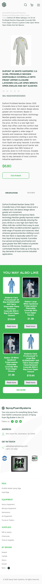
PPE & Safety (7, 532)
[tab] (11, 193)
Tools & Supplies (8, 540)
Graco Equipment (8, 504)
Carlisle (4, 556)
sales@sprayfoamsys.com (17, 446)
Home (4, 13)
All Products (12, 13)
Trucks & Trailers (8, 520)
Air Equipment (7, 516)
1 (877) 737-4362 (11, 449)
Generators (6, 512)
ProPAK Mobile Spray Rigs (11, 488)
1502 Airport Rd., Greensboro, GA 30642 (20, 434)
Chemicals (6, 536)
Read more (11, 326)
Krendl (4, 564)
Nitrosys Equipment (9, 508)
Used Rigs (5, 492)
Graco (4, 560)
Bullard (4, 552)
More (4, 568)
